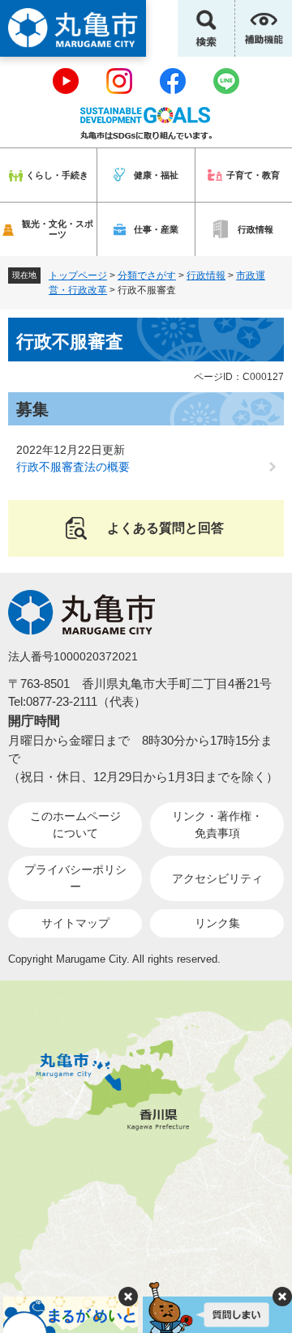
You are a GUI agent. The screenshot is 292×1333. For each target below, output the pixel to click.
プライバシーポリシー (75, 878)
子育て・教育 (253, 175)
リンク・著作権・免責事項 (217, 825)
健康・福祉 (156, 175)
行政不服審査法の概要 (73, 466)
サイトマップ (75, 922)
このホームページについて (75, 825)
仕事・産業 (156, 229)
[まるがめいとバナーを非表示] (128, 1296)
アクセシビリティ (217, 878)
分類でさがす (147, 275)
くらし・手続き (57, 175)
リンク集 (217, 922)
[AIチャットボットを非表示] (282, 1296)
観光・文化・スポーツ (57, 229)
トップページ (78, 275)
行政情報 (255, 229)
